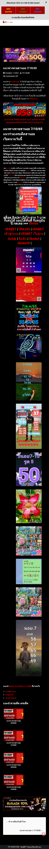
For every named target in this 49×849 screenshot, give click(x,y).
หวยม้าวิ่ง (9, 695)
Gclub (12, 239)
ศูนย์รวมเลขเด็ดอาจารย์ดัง (20, 686)
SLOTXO (8, 119)
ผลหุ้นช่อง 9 (23, 177)
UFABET (10, 229)
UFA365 (24, 229)
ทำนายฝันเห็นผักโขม (16, 821)
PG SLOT (28, 119)
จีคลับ (23, 239)
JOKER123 (17, 119)
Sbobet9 (23, 243)
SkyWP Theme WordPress (30, 847)
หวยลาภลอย (10, 698)
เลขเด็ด (8, 168)
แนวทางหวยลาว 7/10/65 (31, 830)
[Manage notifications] (43, 834)
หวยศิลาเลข (10, 691)
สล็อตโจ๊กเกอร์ (18, 122)
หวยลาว (28, 170)
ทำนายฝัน (20, 182)
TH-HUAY (26, 73)
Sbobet (34, 239)
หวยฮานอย (11, 175)
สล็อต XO (37, 119)
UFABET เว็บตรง (32, 234)
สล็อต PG (39, 122)
